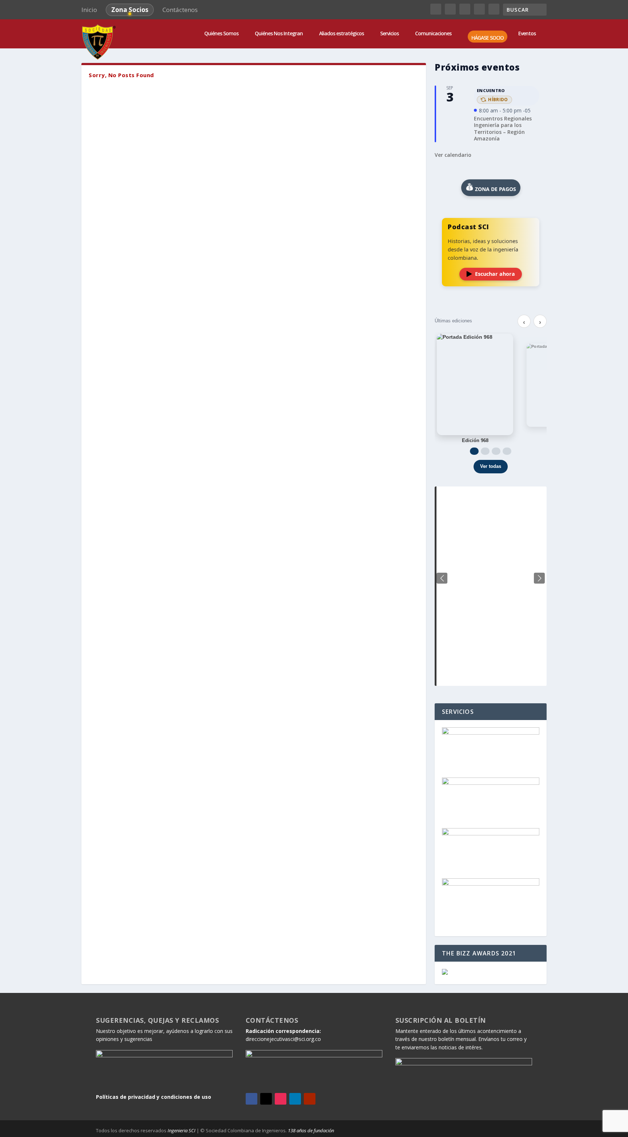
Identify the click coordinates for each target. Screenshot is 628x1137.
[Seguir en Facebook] (251, 1099)
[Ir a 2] (485, 451)
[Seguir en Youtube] (309, 1099)
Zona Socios (129, 9)
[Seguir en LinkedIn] (295, 1099)
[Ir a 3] (496, 451)
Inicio (89, 9)
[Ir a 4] (507, 451)
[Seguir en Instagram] (280, 1099)
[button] (539, 578)
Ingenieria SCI (182, 1130)
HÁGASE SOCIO (487, 38)
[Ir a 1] (474, 451)
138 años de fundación (311, 1130)
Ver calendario (453, 154)
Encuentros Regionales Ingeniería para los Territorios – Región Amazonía (503, 128)
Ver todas (490, 466)
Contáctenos (180, 9)
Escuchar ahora (495, 273)
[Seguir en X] (266, 1099)
